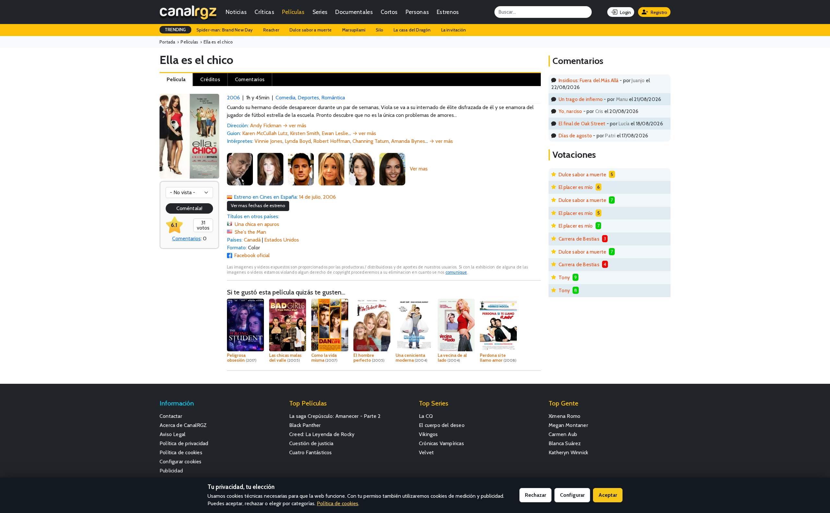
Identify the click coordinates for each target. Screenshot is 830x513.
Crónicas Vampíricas (441, 443)
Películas (293, 11)
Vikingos (428, 434)
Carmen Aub (563, 434)
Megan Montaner (568, 425)
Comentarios (186, 238)
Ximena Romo (564, 416)
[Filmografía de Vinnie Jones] (240, 169)
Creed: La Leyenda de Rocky (321, 434)
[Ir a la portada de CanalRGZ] (188, 12)
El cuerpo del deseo (442, 425)
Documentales (354, 11)
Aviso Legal (172, 434)
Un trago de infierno (581, 99)
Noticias (236, 11)
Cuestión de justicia (311, 443)
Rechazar (535, 495)
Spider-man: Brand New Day (224, 29)
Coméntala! (189, 208)
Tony (564, 277)
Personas (417, 11)
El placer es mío (576, 187)
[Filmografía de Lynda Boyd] (270, 169)
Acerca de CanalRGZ (183, 425)
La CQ (426, 416)
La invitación (453, 29)
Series (320, 11)
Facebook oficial (252, 255)
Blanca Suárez (565, 443)
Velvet (426, 452)
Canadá (252, 240)
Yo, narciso (570, 111)
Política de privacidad (184, 443)
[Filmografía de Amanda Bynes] (331, 169)
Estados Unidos (281, 240)
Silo (379, 29)
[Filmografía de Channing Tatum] (301, 169)
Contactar (171, 416)
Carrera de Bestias (579, 239)
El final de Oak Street (582, 123)
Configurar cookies (181, 461)
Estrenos (448, 11)
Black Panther (305, 425)
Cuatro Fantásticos (310, 452)
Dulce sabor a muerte (311, 29)
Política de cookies (181, 452)
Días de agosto (575, 135)
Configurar (572, 495)
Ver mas (419, 169)
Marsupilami (353, 29)
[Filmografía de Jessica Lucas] (392, 169)
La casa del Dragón (412, 29)
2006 (233, 97)
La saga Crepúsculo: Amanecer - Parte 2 (335, 416)
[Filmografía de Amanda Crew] (362, 169)
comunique (456, 272)
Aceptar (608, 495)
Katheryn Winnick (568, 452)
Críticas (264, 11)
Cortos (389, 11)
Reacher (271, 29)
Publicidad (171, 471)
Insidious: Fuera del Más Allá (589, 80)
